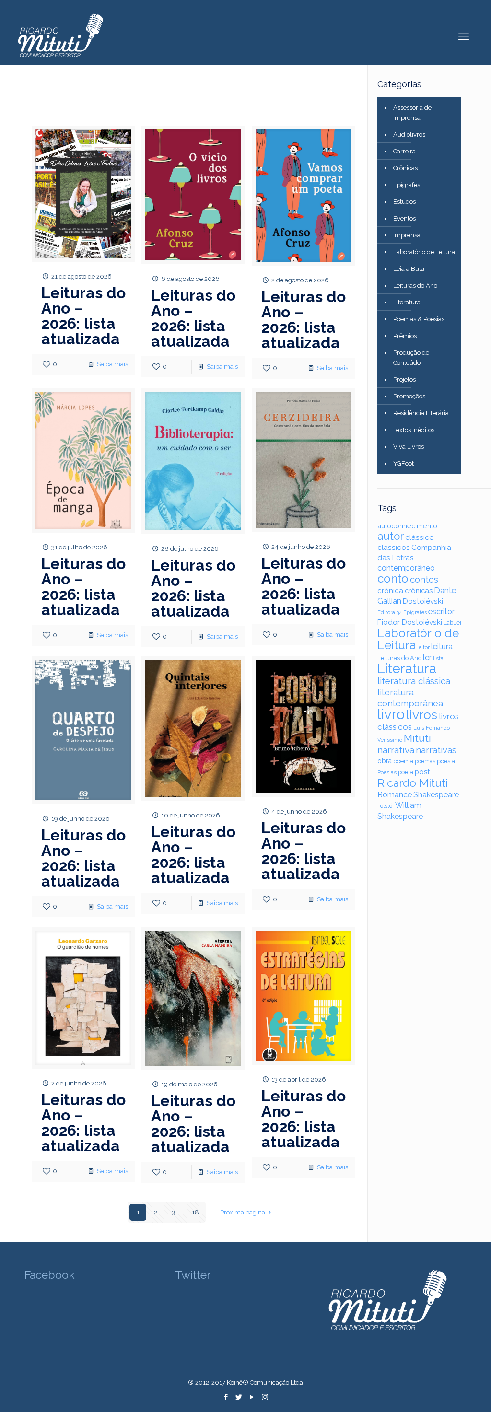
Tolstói (385, 806)
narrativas (436, 750)
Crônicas (405, 168)
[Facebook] (226, 1397)
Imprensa (407, 235)
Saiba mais (112, 364)
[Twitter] (239, 1397)
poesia (446, 761)
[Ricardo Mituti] (59, 36)
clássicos (393, 547)
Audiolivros (409, 134)
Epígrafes (406, 184)
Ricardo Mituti (412, 782)
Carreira (404, 151)
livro (391, 714)
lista (438, 658)
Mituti (417, 738)
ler (427, 657)
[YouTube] (252, 1397)
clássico (419, 537)
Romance (394, 794)
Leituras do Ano (415, 285)
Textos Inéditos (413, 429)
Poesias (387, 773)
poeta (405, 772)
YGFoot (403, 463)
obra (384, 761)
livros (421, 714)
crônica (390, 590)
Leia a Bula (408, 268)
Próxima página (242, 1212)
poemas (425, 761)
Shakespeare (436, 794)
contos (424, 579)
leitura (442, 646)
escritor (441, 611)
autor (390, 536)
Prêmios (405, 335)
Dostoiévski (423, 601)
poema (403, 761)
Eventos (404, 218)
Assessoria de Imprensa (412, 112)
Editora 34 (389, 612)
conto (393, 578)
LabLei (452, 622)
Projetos (404, 379)
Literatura (407, 302)
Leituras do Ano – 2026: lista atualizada (83, 316)
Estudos (404, 201)
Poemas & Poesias (418, 319)
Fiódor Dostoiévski (409, 622)
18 (195, 1212)
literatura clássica (413, 681)
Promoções (409, 396)
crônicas (419, 590)
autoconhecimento (407, 526)
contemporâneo (406, 567)
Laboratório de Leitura (424, 252)
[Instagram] (265, 1397)
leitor (423, 647)
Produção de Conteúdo (411, 357)
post (422, 772)
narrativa (395, 750)
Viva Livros (408, 446)
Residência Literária (421, 413)
